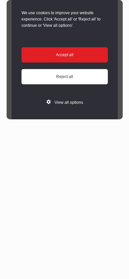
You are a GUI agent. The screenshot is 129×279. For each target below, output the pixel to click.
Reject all (64, 76)
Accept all (64, 55)
